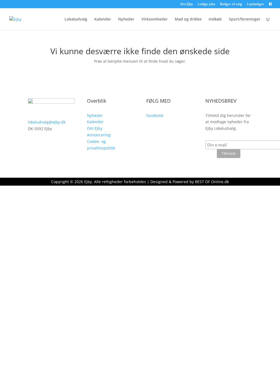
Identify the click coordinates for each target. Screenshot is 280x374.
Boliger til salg (231, 4)
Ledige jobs (206, 4)
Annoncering (98, 134)
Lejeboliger (255, 4)
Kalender (102, 19)
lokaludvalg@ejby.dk (46, 122)
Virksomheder (154, 19)
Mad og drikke (188, 19)
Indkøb (215, 19)
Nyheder (126, 19)
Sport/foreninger (244, 19)
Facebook (154, 115)
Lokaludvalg (76, 19)
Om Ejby (186, 4)
